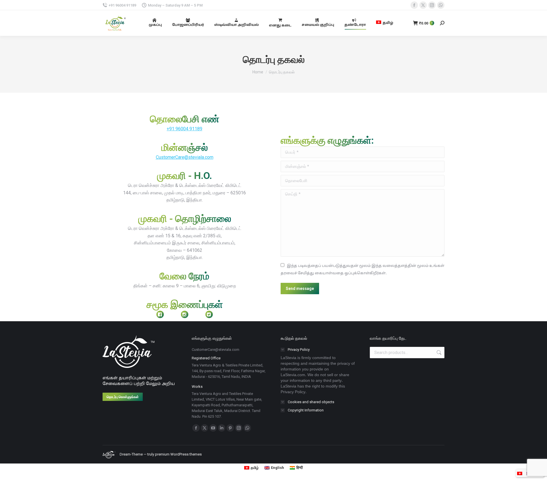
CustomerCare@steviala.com (184, 157)
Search (438, 352)
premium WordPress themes (178, 454)
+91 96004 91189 (184, 128)
